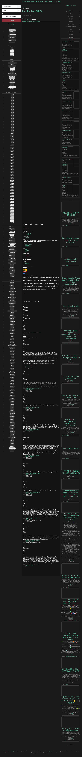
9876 (72, 560)
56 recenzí (39, 388)
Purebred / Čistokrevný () (64, 80)
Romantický (27, 245)
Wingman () (64, 121)
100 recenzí (38, 540)
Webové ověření (12, 16)
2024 (24, 227)
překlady (46, 1)
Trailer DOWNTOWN (70, 448)
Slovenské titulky (28, 257)
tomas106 (72, 498)
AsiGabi (63, 81)
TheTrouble (72, 315)
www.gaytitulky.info (26, 1)
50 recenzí (38, 518)
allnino (72, 618)
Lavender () (64, 91)
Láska (26, 249)
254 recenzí (37, 366)
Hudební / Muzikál (28, 244)
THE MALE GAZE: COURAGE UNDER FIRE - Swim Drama (70, 602)
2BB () (66, 246)
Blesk (68, 139)
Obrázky (27, 21)
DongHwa (72, 223)
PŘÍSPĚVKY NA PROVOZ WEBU (70, 5)
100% (24, 254)
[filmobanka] (36, 2)
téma (50, 1)
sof (70, 177)
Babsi (26, 262)
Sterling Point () (68, 740)
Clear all (70, 10)
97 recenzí (38, 492)
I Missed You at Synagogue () (64, 165)
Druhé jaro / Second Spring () (64, 50)
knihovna (40, 1)
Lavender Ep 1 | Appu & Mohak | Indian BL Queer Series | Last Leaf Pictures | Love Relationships (70, 335)
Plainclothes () (64, 139)
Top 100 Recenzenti (31, 407)
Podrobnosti (24, 21)
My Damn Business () (65, 130)
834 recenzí (38, 473)
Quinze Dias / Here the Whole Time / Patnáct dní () (64, 147)
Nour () (67, 684)
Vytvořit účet (11, 24)
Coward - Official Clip (71, 306)
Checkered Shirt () (65, 62)
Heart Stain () (67, 293)
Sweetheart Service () (65, 72)
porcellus (26, 263)
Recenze (30, 21)
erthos (55, 751)
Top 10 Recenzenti (31, 455)
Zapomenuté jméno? (11, 23)
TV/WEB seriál (28, 246)
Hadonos (75, 751)
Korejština (27, 237)
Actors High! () (68, 478)
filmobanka (33, 1)
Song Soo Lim (27, 234)
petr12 (72, 41)
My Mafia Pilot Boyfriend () (66, 177)
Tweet (24, 292)
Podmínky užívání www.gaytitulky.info (9, 751)
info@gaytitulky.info (50, 751)
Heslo (24, 334)
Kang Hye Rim (28, 233)
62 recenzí (37, 429)
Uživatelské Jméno (26, 332)
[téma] (51, 2)
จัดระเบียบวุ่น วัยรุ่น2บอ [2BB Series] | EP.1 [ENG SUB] (70, 240)
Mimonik (68, 159)
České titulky (27, 256)
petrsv (67, 121)
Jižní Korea (27, 228)
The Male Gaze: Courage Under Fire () (71, 620)
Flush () (67, 501)
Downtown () (67, 458)
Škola (26, 251)
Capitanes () (67, 265)
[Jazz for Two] (41, 42)
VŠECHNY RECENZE (70, 39)
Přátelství (27, 250)
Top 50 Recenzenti (32, 366)
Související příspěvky (36, 21)
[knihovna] (42, 2)
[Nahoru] (80, 755)
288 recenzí (37, 564)
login (59, 1)
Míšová (69, 62)
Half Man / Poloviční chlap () (66, 41)
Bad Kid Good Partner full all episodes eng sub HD (71, 358)
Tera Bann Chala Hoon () (64, 185)
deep (62, 751)
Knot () (67, 225)
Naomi (72, 681)
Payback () (67, 587)
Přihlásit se (11, 20)
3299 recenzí (37, 455)
